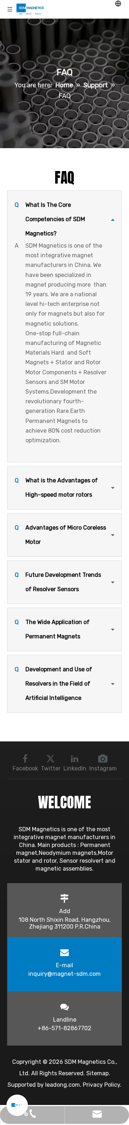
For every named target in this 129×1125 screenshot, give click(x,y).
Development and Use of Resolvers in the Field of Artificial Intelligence (53, 683)
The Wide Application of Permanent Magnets (52, 629)
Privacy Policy (101, 1084)
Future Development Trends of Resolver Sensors (58, 582)
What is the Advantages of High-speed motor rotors (56, 487)
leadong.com (62, 1084)
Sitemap (97, 1073)
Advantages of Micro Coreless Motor (60, 534)
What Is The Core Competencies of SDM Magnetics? (50, 219)
